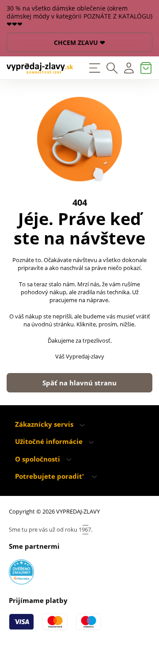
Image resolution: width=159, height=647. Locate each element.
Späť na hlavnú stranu (79, 383)
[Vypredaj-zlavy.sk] (40, 68)
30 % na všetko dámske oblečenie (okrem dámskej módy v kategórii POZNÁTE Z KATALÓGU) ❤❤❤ (79, 16)
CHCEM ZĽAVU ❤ (79, 42)
